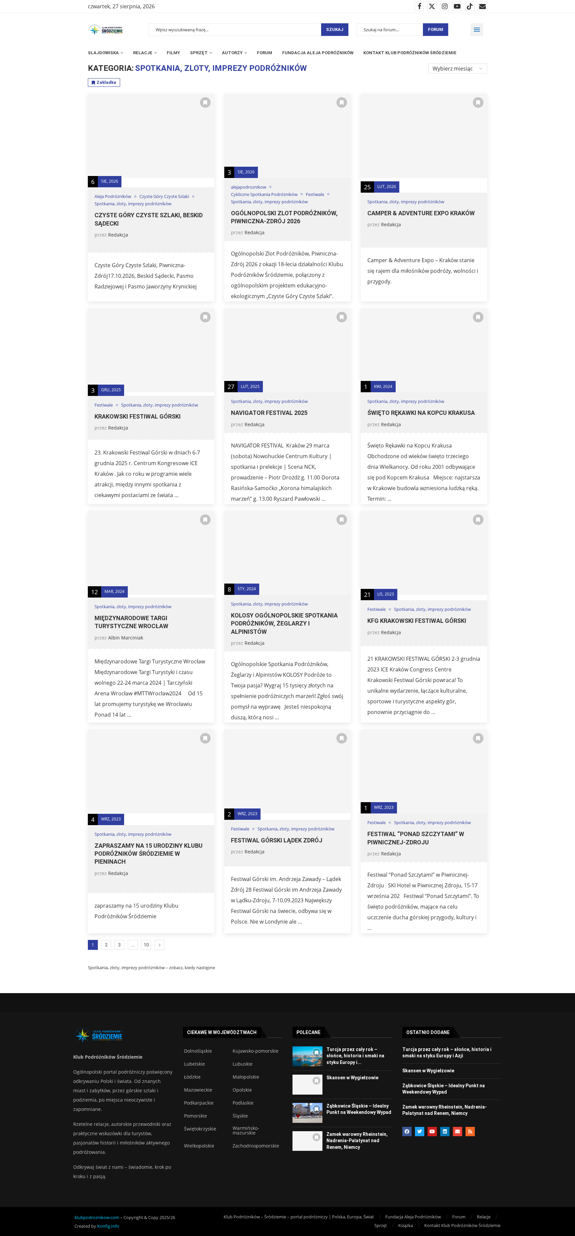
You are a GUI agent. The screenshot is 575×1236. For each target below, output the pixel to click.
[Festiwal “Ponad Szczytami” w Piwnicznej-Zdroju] (424, 771)
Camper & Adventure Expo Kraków (421, 213)
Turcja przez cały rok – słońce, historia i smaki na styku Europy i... (355, 1056)
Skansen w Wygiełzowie (352, 1077)
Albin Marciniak (125, 637)
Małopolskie (246, 1077)
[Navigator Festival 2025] (287, 350)
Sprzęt (199, 52)
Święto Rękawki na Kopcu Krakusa (421, 412)
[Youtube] (457, 6)
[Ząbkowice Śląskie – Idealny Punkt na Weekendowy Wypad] (307, 1113)
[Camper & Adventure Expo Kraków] (424, 135)
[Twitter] (432, 6)
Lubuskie (243, 1064)
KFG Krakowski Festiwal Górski (416, 620)
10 (146, 945)
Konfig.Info (108, 1226)
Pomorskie (195, 1116)
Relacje (142, 52)
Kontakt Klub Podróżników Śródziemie (410, 52)
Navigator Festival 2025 (269, 412)
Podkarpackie (199, 1103)
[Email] (482, 6)
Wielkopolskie (199, 1146)
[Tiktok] (470, 6)
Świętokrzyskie (200, 1129)
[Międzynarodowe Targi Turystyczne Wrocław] (151, 553)
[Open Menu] (477, 29)
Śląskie (240, 1116)
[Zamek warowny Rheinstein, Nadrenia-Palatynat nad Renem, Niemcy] (307, 1141)
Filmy (173, 52)
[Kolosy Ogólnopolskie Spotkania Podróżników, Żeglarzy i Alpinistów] (287, 553)
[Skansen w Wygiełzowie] (307, 1085)
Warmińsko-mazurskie (246, 1130)
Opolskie (242, 1090)
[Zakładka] (205, 102)
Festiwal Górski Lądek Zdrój (276, 840)
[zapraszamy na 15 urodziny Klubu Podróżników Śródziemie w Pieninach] (151, 771)
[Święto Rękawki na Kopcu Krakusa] (424, 350)
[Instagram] (444, 6)
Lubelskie (194, 1064)
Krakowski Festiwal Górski (138, 416)
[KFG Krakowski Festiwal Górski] (424, 553)
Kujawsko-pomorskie (256, 1051)
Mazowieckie (198, 1090)
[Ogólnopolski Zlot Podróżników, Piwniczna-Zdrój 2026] (287, 135)
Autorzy (232, 52)
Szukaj (334, 29)
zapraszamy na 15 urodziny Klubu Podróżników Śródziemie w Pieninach (149, 853)
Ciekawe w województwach (222, 1032)
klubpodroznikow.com (97, 1217)
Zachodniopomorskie (256, 1146)
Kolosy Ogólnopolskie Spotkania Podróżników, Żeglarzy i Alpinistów (284, 623)
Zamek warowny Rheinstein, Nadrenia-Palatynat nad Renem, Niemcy (357, 1141)
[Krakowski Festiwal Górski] (151, 350)
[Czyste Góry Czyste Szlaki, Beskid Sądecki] (151, 135)
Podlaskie (243, 1103)
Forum (435, 29)
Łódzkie (192, 1077)
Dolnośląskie (198, 1051)
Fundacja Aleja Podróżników (317, 52)
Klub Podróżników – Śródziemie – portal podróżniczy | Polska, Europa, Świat (299, 1217)
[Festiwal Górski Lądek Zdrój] (287, 771)
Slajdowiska (103, 52)
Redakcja (118, 235)
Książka (405, 1225)
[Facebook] (419, 6)
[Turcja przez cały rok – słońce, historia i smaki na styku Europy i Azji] (307, 1056)
